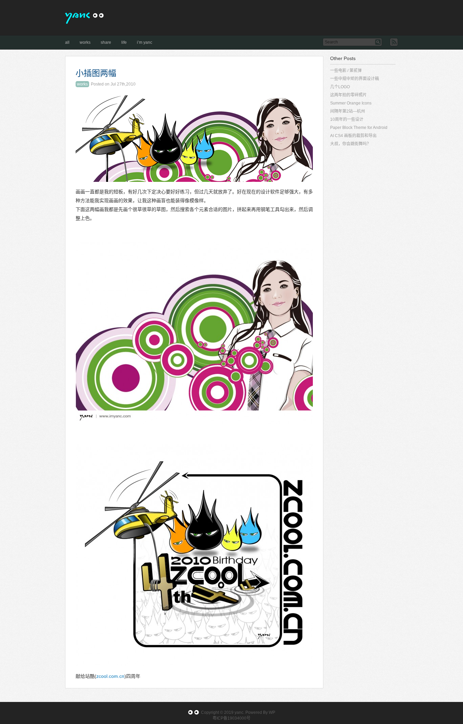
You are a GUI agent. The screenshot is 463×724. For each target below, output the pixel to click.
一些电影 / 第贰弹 (346, 70)
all (67, 42)
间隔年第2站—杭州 (347, 111)
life (124, 42)
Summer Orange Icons (350, 103)
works (85, 42)
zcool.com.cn (110, 676)
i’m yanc (144, 42)
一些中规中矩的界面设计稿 (354, 78)
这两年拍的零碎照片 (348, 95)
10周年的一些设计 (346, 119)
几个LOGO (340, 86)
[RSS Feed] (394, 42)
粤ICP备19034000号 (231, 718)
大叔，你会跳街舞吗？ (350, 143)
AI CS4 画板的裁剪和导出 (353, 135)
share (106, 42)
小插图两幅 (96, 73)
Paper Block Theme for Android (358, 127)
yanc (239, 712)
